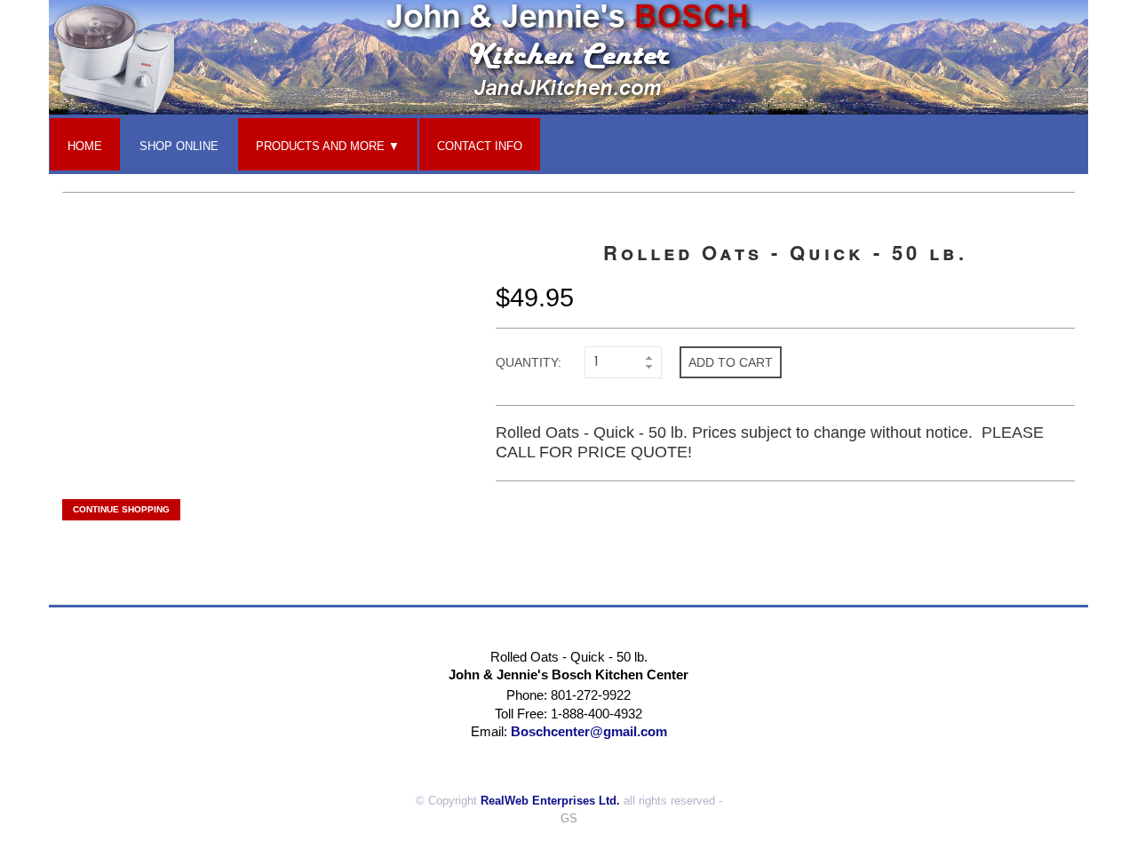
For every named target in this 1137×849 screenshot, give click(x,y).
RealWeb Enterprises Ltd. (550, 800)
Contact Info (479, 146)
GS (569, 818)
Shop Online (179, 146)
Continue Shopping (121, 509)
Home (85, 146)
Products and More (320, 146)
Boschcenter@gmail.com (589, 731)
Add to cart (730, 362)
